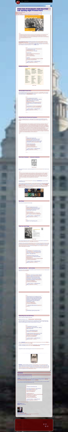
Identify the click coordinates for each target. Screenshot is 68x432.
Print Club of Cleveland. (25, 270)
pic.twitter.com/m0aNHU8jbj (31, 281)
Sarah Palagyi (31, 240)
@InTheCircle (47, 344)
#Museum (28, 101)
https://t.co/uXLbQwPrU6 (32, 58)
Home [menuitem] (18, 2)
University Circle (21, 14)
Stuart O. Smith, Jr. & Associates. (23, 428)
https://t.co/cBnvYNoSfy (30, 55)
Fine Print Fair (45, 43)
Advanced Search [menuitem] (26, 1)
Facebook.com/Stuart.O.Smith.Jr (44, 424)
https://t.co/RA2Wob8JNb (33, 331)
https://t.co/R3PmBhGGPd (30, 396)
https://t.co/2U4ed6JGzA (37, 106)
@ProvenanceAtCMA (35, 141)
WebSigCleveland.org (27, 414)
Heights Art (20, 245)
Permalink (18, 406)
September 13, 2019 (33, 149)
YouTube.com (48, 426)
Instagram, (36, 93)
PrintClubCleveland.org (37, 183)
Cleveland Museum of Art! (39, 348)
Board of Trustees (44, 244)
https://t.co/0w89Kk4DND (31, 144)
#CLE (32, 251)
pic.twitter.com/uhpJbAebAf (35, 213)
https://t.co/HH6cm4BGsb (32, 335)
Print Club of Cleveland (35, 14)
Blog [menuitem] (22, 1)
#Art (27, 54)
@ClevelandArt (40, 42)
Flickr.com (46, 426)
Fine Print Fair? (42, 269)
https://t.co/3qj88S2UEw (31, 302)
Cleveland (18, 14)
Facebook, (40, 93)
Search (20, 425)
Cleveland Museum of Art (30, 14)
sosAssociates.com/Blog (23, 413)
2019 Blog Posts (23, 5)
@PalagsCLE (36, 240)
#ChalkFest (31, 54)
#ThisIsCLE (37, 212)
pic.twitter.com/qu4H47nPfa (31, 59)
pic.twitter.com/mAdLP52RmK (31, 146)
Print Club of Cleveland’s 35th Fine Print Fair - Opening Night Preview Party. (37, 92)
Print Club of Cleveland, (35, 185)
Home (17, 5)
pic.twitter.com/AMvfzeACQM (31, 397)
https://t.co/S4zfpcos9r (40, 58)
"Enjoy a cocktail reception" (29, 43)
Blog (19, 5)
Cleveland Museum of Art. (31, 368)
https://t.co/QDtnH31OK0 (38, 258)
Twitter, (43, 93)
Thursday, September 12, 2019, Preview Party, (38, 364)
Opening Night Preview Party (25, 90)
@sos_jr (45, 366)
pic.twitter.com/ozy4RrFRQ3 (31, 336)
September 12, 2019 (33, 109)
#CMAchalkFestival (30, 50)
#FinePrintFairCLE (30, 49)
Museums (26, 14)
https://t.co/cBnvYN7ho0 (38, 394)
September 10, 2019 (33, 62)
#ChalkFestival (28, 395)
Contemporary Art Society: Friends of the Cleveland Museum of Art (29, 244)
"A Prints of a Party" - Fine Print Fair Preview (34, 319)
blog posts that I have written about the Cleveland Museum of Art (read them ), (36, 342)
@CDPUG (28, 274)
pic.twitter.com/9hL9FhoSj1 (31, 259)
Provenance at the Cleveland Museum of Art (25, 119)
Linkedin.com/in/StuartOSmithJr (46, 424)
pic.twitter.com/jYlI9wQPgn (31, 303)
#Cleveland (37, 53)
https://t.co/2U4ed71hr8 (30, 53)
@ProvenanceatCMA (34, 119)
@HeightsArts (25, 245)
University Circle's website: (32, 345)
